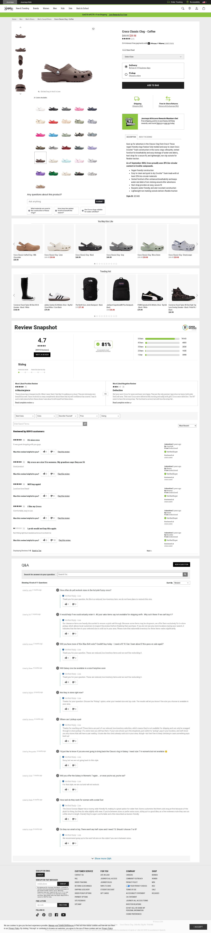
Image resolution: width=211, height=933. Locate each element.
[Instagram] (51, 915)
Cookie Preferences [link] (134, 914)
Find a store (41, 901)
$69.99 (171, 312)
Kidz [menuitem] (63, 8)
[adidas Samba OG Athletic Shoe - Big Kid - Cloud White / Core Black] (59, 289)
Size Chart (131, 50)
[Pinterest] (44, 915)
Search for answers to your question (39, 574)
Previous (20, 26)
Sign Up (40, 875)
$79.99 (47, 310)
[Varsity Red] (53, 119)
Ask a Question (181, 564)
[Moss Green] (66, 132)
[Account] (197, 8)
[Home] (8, 8)
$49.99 (47, 257)
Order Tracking (177, 2)
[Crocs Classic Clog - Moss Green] (152, 239)
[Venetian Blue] (53, 132)
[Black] (53, 106)
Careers (129, 875)
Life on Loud (105, 875)
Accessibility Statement (135, 893)
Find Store (63, 905)
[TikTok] (38, 915)
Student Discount (107, 890)
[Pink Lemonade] (79, 106)
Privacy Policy (131, 882)
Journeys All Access (108, 879)
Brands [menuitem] (36, 8)
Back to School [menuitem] (82, 8)
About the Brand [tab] (145, 137)
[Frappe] (66, 171)
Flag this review (64, 452)
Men (153, 882)
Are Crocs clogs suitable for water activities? (93, 211)
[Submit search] (185, 574)
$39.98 (52, 257)
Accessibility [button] (195, 2)
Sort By (170, 583)
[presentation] (22, 8)
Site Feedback (80, 901)
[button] (204, 2)
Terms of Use (131, 890)
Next (20, 93)
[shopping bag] (204, 8)
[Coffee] (40, 158)
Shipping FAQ (137, 106)
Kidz (153, 886)
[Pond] (79, 145)
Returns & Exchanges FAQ (169, 106)
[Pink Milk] (79, 158)
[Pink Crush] (40, 132)
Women (154, 879)
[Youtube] (64, 915)
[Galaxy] (40, 171)
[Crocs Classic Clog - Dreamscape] (183, 239)
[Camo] (40, 145)
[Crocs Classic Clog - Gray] (121, 239)
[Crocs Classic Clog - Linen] (59, 239)
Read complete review (23, 403)
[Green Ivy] (53, 171)
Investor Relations (133, 904)
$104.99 (16, 310)
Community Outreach (134, 879)
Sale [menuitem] (70, 8)
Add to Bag (153, 85)
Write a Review (42, 355)
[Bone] (40, 119)
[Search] (183, 8)
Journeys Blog (106, 882)
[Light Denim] (92, 132)
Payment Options (81, 897)
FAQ (76, 879)
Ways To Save (105, 886)
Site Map (78, 904)
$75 (77, 307)
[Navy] (92, 106)
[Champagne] (66, 119)
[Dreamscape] (92, 119)
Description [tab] (131, 137)
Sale (154, 890)
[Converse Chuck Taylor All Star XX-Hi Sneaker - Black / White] (28, 289)
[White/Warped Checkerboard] (53, 145)
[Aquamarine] (66, 158)
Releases (155, 893)
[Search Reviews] (85, 424)
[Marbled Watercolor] (92, 158)
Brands (155, 875)
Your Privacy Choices (138, 886)
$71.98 (81, 307)
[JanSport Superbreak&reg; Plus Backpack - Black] (121, 289)
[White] (40, 106)
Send (100, 201)
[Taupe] (40, 184)
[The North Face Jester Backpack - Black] (90, 289)
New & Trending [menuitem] (22, 8)
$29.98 (176, 257)
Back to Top (36, 551)
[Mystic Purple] (92, 145)
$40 (108, 310)
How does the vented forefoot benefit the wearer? (65, 211)
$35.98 (112, 310)
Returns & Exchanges (83, 886)
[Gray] (66, 106)
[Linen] (53, 158)
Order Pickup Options (83, 893)
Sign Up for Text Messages (47, 880)
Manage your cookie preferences (61, 925)
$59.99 (16, 260)
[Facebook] (57, 915)
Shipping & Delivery (82, 890)
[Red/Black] (66, 145)
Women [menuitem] (46, 8)
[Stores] (190, 8)
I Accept (198, 927)
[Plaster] (79, 119)
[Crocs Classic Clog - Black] (90, 239)
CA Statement (131, 897)
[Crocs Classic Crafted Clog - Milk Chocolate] (28, 239)
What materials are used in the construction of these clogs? (40, 211)
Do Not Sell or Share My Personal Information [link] (135, 909)
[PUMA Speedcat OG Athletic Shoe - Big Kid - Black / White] (152, 289)
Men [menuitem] (55, 8)
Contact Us (79, 875)
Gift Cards (104, 893)
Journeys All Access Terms (137, 901)
